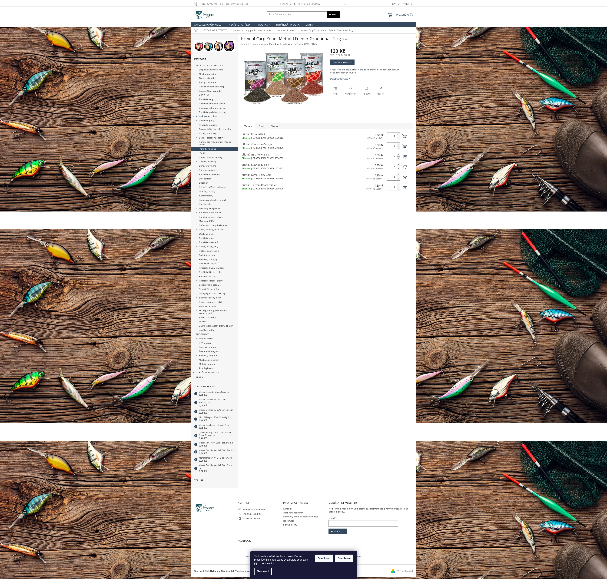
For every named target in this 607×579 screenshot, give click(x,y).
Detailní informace (339, 79)
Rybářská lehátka (207, 276)
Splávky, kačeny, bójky (210, 297)
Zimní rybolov (206, 368)
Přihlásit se (338, 531)
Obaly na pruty (206, 234)
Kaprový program (207, 347)
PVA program (205, 343)
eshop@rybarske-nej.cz (254, 509)
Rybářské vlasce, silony (210, 280)
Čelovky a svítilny (207, 161)
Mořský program (207, 364)
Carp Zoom (364, 69)
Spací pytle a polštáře (210, 285)
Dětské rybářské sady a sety (213, 187)
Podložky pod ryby (208, 259)
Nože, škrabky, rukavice (211, 229)
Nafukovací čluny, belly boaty (213, 225)
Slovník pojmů (290, 524)
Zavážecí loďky (206, 330)
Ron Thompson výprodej (211, 86)
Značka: (306, 44)
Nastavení (263, 571)
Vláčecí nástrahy (207, 317)
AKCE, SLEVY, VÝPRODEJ (209, 65)
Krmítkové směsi (208, 149)
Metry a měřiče (206, 221)
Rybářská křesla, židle (210, 272)
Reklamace (288, 520)
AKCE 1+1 (204, 95)
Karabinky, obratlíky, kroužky (213, 200)
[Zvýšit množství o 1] (398, 134)
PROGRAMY (202, 334)
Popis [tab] (261, 126)
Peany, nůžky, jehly (208, 246)
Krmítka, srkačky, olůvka (211, 217)
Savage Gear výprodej (210, 91)
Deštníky (203, 183)
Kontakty (285, 4)
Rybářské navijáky (208, 125)
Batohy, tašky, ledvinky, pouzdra (215, 129)
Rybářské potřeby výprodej (212, 112)
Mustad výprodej (207, 74)
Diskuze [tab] (275, 126)
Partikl (203, 153)
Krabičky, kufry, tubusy (210, 212)
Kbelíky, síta (205, 204)
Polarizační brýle (207, 263)
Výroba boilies (206, 338)
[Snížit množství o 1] (398, 138)
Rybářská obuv (206, 238)
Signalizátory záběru (209, 289)
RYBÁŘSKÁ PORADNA (207, 372)
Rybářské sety (206, 99)
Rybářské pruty (206, 120)
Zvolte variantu (342, 62)
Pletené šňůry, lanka (209, 251)
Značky (199, 377)
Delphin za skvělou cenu (211, 69)
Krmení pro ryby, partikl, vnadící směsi (215, 143)
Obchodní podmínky (309, 4)
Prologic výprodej (207, 82)
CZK (394, 4)
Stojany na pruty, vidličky (211, 302)
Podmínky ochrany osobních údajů (300, 516)
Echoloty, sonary (207, 191)
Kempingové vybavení (210, 208)
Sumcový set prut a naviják (212, 108)
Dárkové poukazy (207, 170)
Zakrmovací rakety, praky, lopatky (216, 325)
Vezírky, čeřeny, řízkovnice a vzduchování (213, 311)
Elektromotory (206, 195)
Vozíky (202, 321)
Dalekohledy (205, 178)
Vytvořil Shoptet (405, 571)
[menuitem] (207, 24)
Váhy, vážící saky (207, 306)
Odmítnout (324, 558)
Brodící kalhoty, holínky (210, 157)
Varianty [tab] (248, 126)
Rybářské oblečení (208, 242)
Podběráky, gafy (207, 255)
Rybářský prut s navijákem (212, 103)
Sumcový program (208, 355)
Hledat (333, 14)
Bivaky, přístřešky (207, 133)
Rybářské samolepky (209, 174)
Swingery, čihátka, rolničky (212, 293)
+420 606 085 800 (252, 514)
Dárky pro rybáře (207, 166)
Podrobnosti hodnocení (280, 44)
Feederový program (209, 351)
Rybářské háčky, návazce (212, 268)
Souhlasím (344, 558)
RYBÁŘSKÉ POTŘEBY (207, 116)
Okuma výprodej (207, 78)
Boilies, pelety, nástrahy (211, 137)
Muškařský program (209, 360)
